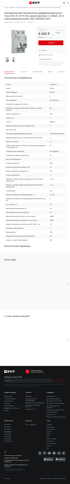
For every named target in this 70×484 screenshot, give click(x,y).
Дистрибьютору (8, 401)
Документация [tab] (37, 71)
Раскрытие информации (11, 458)
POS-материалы (51, 396)
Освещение (28, 396)
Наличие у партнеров (47, 54)
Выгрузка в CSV (51, 414)
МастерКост (7, 424)
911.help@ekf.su (46, 64)
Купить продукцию (30, 424)
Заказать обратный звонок (37, 372)
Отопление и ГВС (30, 409)
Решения (28, 392)
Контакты (49, 445)
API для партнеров (52, 412)
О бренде (49, 424)
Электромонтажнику (10, 398)
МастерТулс (7, 427)
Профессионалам (10, 392)
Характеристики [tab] (9, 71)
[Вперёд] (67, 284)
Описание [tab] (24, 71)
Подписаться (18, 357)
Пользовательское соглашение (13, 455)
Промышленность (9, 405)
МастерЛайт (7, 436)
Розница (6, 410)
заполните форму (56, 64)
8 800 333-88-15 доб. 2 (53, 63)
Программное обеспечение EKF (56, 403)
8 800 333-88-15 (36, 371)
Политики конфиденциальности (30, 386)
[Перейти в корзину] (64, 2)
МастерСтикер (8, 441)
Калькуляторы (8, 420)
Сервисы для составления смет (55, 409)
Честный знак (50, 441)
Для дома (7, 403)
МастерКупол (8, 431)
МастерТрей (7, 434)
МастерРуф (7, 438)
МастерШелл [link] (8, 429)
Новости (49, 431)
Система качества (52, 443)
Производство (50, 427)
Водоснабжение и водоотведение (34, 402)
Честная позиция (51, 438)
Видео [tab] (50, 71)
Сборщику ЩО (8, 396)
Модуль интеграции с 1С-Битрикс (56, 417)
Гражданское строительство (12, 408)
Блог (48, 448)
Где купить (28, 420)
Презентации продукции (53, 398)
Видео (48, 434)
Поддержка (50, 392)
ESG (48, 436)
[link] (40, 453)
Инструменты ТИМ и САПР (54, 401)
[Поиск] (68, 3)
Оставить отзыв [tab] (63, 71)
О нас (48, 420)
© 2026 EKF (7, 478)
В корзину (18, 300)
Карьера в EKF (51, 429)
